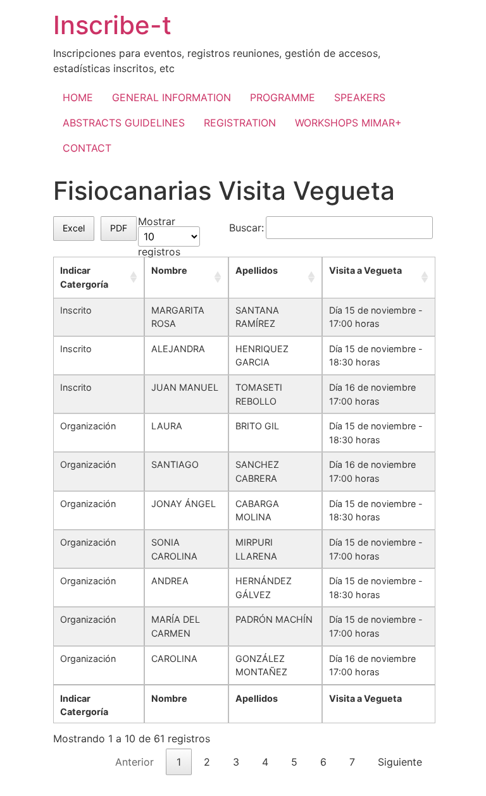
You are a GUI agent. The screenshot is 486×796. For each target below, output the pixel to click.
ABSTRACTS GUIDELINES (124, 122)
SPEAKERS (359, 97)
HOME (78, 97)
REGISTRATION (240, 122)
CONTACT (87, 148)
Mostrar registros (159, 236)
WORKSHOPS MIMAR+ (348, 122)
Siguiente (400, 762)
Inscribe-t (112, 24)
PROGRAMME (282, 97)
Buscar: (246, 227)
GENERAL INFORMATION (171, 97)
